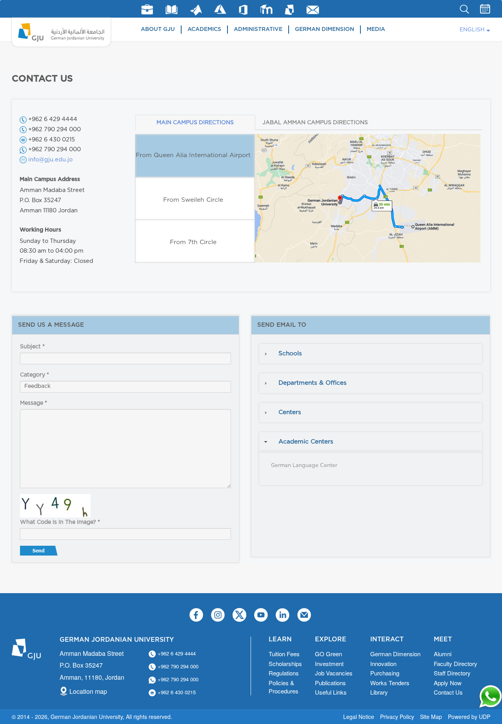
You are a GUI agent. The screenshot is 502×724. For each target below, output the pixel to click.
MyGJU (290, 9)
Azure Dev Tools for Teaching (220, 9)
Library (171, 9)
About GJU (158, 29)
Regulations (284, 673)
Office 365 (243, 10)
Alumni (442, 654)
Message (33, 403)
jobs (147, 9)
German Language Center (304, 465)
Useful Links (331, 692)
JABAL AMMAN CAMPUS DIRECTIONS (315, 122)
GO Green (328, 654)
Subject (32, 346)
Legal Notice (358, 716)
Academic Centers (305, 442)
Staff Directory (452, 673)
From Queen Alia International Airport (193, 155)
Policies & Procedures (283, 687)
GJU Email (313, 9)
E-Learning (266, 9)
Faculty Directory (455, 663)
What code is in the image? (60, 522)
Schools (290, 354)
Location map (88, 691)
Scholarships (285, 663)
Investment (329, 663)
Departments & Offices (312, 383)
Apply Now (448, 683)
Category (34, 375)
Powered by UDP (469, 716)
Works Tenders (389, 683)
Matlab (196, 10)
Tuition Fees (284, 654)
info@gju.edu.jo (50, 160)
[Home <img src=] (61, 32)
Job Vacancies (334, 673)
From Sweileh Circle (193, 200)
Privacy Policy (397, 716)
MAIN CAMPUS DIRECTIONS (195, 122)
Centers (289, 412)
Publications (330, 683)
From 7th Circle (193, 242)
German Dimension (324, 29)
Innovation (383, 663)
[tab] (370, 354)
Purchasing (384, 673)
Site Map (431, 716)
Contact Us (448, 692)
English (472, 30)
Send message (39, 552)
